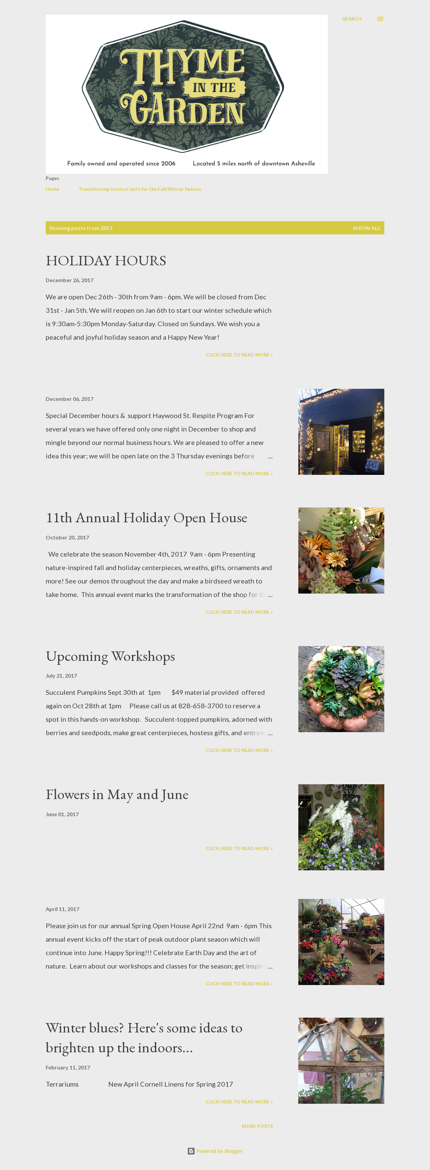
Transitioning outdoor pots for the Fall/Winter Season (140, 189)
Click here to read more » (239, 354)
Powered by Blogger (219, 1151)
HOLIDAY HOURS (106, 260)
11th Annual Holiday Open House (146, 517)
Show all (367, 228)
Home (52, 189)
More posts (257, 1126)
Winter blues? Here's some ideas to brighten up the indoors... (144, 1037)
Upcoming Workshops (110, 655)
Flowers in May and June (117, 793)
